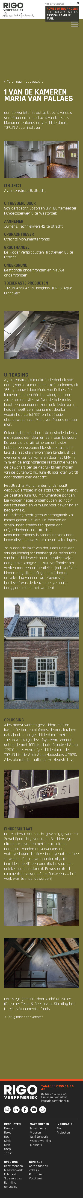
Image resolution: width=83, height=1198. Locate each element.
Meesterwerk (13, 1170)
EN (77, 3)
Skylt (7, 1141)
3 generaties (13, 1178)
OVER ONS (11, 1162)
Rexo (7, 1133)
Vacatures (36, 1178)
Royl (7, 1137)
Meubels (36, 1145)
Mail (50, 19)
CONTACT (35, 1162)
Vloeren (35, 1133)
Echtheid (10, 1174)
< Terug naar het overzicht (23, 81)
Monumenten (39, 1128)
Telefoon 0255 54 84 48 (57, 1088)
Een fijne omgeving (10, 1185)
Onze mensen (13, 1166)
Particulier (36, 1174)
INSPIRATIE (64, 1124)
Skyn (7, 1145)
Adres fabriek (38, 1166)
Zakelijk (34, 1170)
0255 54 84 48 (57, 15)
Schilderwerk (39, 1137)
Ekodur (8, 1128)
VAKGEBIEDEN (39, 1124)
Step (7, 1149)
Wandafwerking (40, 1141)
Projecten (63, 1133)
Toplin (8, 1153)
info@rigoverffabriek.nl (55, 1101)
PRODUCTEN (12, 1124)
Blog (59, 1128)
